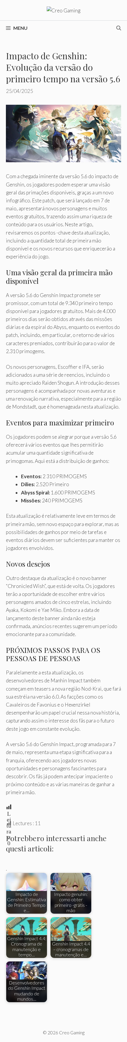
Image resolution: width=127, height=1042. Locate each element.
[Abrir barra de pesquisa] (118, 28)
